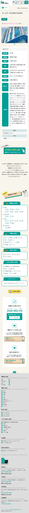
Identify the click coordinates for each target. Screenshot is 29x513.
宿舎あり (6, 273)
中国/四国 (9, 227)
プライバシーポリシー (5, 509)
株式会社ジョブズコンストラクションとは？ (11, 441)
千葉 (18, 209)
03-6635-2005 (7, 472)
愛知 (8, 216)
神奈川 (13, 209)
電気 (6, 239)
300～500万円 (8, 254)
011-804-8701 (7, 504)
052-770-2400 (7, 492)
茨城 (22, 211)
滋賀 (8, 223)
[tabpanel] (14, 35)
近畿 (6, 218)
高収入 (6, 268)
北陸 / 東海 (7, 214)
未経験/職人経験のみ (8, 271)
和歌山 (13, 223)
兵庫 (22, 220)
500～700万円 (17, 254)
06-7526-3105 (7, 481)
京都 (12, 220)
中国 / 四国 (7, 225)
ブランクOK (18, 271)
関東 (6, 207)
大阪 (8, 220)
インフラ (13, 244)
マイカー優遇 (13, 273)
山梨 (12, 216)
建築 (16, 237)
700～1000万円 (8, 256)
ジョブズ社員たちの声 (7, 442)
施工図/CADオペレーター (9, 242)
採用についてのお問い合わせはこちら (10, 450)
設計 (6, 237)
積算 (18, 242)
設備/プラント (12, 239)
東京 (8, 209)
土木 (21, 237)
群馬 (17, 211)
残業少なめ (13, 268)
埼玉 (8, 211)
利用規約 (12, 509)
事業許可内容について (18, 509)
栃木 (12, 211)
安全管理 (6, 244)
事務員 (11, 237)
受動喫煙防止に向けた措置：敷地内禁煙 (12, 266)
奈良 (17, 220)
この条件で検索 (16, 291)
